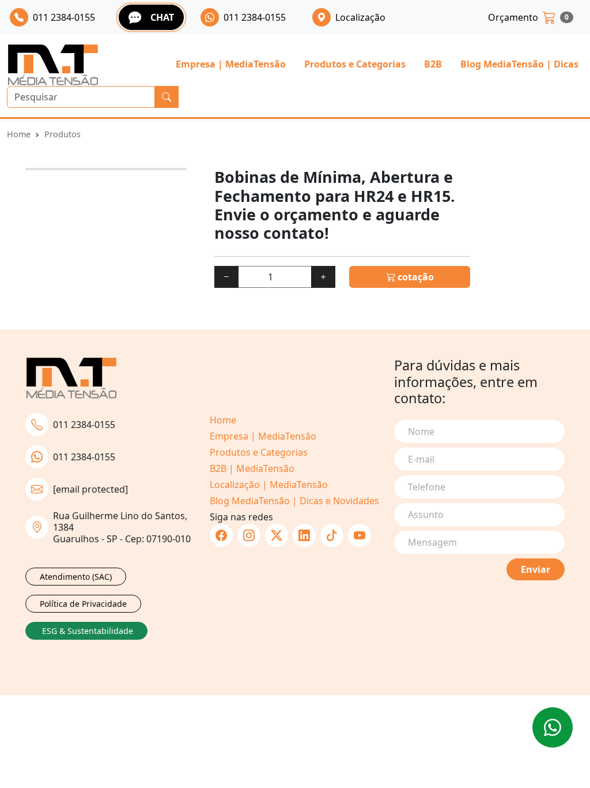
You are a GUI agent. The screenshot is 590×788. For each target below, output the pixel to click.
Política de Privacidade (83, 603)
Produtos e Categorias (355, 64)
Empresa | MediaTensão (231, 64)
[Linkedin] (304, 535)
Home (19, 134)
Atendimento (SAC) (76, 576)
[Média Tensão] (53, 65)
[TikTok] (331, 535)
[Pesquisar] (166, 97)
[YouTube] (359, 535)
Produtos (62, 134)
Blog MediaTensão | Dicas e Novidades (294, 500)
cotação (414, 277)
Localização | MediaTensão (269, 484)
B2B (433, 64)
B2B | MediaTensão (252, 468)
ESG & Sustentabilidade (87, 630)
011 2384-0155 (84, 424)
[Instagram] (248, 535)
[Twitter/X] (276, 535)
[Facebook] (221, 535)
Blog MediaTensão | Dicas (519, 64)
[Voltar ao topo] (552, 727)
